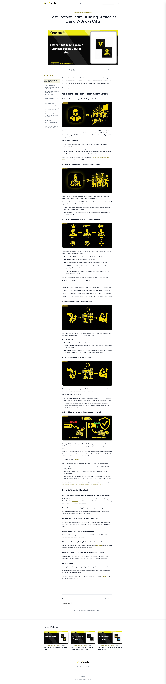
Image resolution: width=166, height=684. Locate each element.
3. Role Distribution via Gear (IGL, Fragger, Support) (52, 92)
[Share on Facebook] (71, 70)
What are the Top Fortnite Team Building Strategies (51, 81)
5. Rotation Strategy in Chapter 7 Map (52, 99)
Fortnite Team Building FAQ (50, 105)
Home (75, 3)
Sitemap (83, 676)
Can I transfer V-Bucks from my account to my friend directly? (52, 108)
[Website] (88, 666)
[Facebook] (83, 666)
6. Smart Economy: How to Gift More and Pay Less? (51, 102)
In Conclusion (48, 130)
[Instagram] (86, 666)
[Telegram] (77, 666)
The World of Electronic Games (83, 12)
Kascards (80, 86)
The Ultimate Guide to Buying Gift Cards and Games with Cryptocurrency (82, 484)
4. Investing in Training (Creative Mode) (51, 95)
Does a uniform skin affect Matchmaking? (50, 119)
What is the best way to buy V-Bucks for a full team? (51, 123)
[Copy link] (76, 70)
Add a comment (66, 603)
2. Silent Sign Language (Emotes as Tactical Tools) (52, 88)
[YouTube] (80, 666)
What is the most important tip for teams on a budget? (51, 127)
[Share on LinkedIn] (74, 70)
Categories (80, 3)
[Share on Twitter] (69, 70)
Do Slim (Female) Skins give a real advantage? (52, 116)
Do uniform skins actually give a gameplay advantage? (52, 112)
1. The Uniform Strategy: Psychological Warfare (50, 84)
